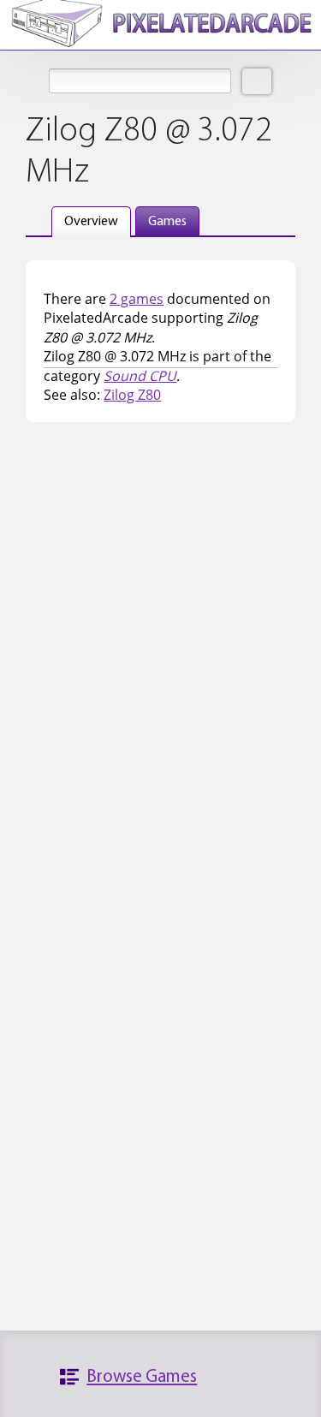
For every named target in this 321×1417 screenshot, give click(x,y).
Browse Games (141, 1377)
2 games (136, 298)
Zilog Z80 (132, 394)
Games (167, 222)
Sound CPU (140, 375)
